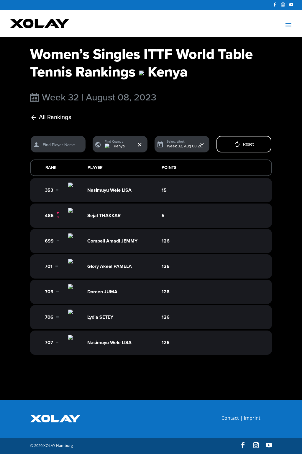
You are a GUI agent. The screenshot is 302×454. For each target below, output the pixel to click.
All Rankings (55, 117)
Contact (230, 418)
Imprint (252, 418)
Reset (248, 144)
